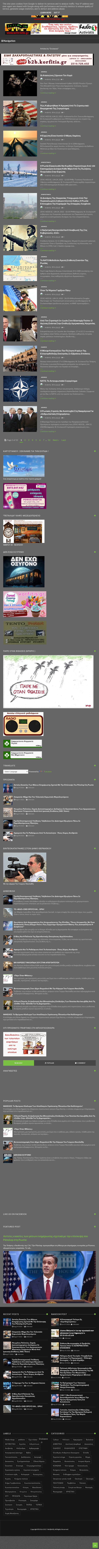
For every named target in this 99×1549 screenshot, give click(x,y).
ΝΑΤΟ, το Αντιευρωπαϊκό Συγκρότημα (58, 381)
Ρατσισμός (22, 1500)
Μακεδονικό (36, 1487)
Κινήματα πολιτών (21, 1479)
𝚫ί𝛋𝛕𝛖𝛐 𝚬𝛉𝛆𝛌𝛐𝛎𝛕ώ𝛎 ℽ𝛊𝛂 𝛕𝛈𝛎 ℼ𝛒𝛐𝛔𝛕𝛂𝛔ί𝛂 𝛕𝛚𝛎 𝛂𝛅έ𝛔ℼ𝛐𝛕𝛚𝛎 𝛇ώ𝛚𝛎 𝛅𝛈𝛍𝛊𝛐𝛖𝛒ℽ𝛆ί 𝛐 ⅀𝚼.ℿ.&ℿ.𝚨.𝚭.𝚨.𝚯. (77, 1332)
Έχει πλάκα (32, 1440)
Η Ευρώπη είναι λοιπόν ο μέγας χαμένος (60, 135)
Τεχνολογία (9, 1509)
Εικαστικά (9, 1466)
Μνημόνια (23, 1492)
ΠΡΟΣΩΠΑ (16, 1496)
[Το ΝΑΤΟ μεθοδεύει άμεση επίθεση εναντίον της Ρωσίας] (20, 268)
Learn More (45, 13)
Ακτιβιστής (9, 1448)
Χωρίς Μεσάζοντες (12, 1513)
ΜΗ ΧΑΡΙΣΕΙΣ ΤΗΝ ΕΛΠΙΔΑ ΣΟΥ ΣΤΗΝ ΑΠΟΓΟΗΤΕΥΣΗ (36, 962)
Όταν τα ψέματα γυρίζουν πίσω (55, 290)
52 (49, 440)
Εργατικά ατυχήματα (31, 1470)
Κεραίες (8, 1479)
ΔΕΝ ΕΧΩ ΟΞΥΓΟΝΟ (22, 1155)
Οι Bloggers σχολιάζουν (72, 1474)
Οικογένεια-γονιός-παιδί (62, 1479)
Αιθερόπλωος (34, 1444)
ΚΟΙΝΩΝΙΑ (57, 1466)
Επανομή (19, 1466)
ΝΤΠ (6, 1496)
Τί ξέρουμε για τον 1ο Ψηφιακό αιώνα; (28, 1383)
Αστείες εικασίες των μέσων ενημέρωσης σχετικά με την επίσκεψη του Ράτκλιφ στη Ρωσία (54, 785)
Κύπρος (26, 1487)
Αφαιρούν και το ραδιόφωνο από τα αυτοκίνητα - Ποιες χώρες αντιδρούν (46, 833)
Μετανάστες (83, 1470)
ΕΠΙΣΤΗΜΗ (83, 1448)
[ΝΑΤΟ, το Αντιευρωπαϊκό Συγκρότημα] (20, 389)
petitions (21, 1440)
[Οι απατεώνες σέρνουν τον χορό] (20, 83)
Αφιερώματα (77, 1440)
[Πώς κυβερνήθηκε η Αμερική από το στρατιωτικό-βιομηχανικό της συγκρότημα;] (20, 114)
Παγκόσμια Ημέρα (30, 1496)
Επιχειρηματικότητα (34, 1466)
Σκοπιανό (8, 1505)
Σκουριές (19, 1505)
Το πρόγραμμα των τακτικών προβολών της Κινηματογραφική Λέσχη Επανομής (74, 1385)
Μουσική (56, 1474)
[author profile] (41, 80)
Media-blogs (10, 1440)
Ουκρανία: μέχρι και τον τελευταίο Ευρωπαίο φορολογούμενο (41, 797)
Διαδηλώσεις (26, 1457)
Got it (57, 13)
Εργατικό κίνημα (59, 1457)
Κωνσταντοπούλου (12, 1487)
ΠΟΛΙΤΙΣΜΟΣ (58, 1483)
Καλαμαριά (25, 1474)
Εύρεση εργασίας (75, 1457)
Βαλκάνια (89, 1440)
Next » (56, 440)
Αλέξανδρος (20, 1448)
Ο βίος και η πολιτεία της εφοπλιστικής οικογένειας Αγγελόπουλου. (43, 936)
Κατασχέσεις (38, 1474)
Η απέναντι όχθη (11, 1474)
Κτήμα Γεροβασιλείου (13, 1483)
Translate (48, 771)
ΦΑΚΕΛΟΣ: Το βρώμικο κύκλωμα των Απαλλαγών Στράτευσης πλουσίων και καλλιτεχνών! (43, 1014)
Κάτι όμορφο (69, 1466)
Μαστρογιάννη (10, 1492)
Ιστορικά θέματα (84, 1461)
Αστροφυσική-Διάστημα (14, 1453)
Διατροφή (37, 1457)
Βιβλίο (28, 1453)
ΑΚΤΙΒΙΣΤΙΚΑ (10, 1444)
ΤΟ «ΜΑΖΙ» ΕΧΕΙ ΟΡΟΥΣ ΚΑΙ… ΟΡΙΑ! (29, 909)
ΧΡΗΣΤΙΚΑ (34, 1509)
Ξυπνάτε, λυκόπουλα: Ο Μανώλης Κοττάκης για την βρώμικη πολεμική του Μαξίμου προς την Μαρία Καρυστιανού (76, 1413)
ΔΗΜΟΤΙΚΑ (57, 1444)
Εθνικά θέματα (39, 1461)
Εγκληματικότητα (23, 1461)
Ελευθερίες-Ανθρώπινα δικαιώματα (66, 1453)
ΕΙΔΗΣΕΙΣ (44, 347)
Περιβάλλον (71, 1483)
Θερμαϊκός (57, 1461)
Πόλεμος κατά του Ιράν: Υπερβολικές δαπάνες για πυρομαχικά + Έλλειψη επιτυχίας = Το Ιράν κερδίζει (76, 1358)
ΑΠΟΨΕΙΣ (44, 72)
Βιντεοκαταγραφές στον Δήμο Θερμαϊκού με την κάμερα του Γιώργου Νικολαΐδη (49, 988)
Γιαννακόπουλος (11, 1457)
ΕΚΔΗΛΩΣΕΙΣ (69, 1448)
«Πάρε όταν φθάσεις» (23, 975)
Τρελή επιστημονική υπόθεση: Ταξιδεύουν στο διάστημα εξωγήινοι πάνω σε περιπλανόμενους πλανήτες (28, 1361)
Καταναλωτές (83, 1466)
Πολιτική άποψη (59, 1487)
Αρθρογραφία (46, 162)
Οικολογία (78, 1479)
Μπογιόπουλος (36, 1492)
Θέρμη (87, 1457)
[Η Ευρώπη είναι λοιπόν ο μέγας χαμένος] (20, 144)
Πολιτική (82, 1483)
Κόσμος (73, 1470)
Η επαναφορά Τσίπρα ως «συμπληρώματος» (71, 1320)
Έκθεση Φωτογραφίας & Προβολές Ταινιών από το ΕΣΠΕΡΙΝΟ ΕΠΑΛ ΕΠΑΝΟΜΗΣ (75, 1345)
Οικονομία (90, 1479)
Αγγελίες (22, 1444)
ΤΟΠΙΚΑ (39, 1505)
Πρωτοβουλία (10, 1500)
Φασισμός (89, 1487)
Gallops (56, 1440)
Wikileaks (66, 1440)
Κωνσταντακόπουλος (32, 1483)
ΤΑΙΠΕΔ (29, 1505)
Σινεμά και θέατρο (75, 1487)
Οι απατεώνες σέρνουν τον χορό (56, 75)
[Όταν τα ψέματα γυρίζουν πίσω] (20, 298)
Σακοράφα (34, 1500)
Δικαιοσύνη (9, 1461)
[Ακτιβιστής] (49, 16)
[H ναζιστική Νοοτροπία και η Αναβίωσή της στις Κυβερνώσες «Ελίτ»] (20, 238)
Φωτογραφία (22, 1509)
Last (64, 440)
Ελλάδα (86, 1453)
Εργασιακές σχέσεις (12, 1470)
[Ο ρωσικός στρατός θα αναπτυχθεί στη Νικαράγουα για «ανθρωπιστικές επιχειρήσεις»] (20, 419)
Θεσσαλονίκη (69, 1461)
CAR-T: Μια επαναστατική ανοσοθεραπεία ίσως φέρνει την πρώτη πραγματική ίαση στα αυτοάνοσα (74, 1398)
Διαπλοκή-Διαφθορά (73, 1444)
